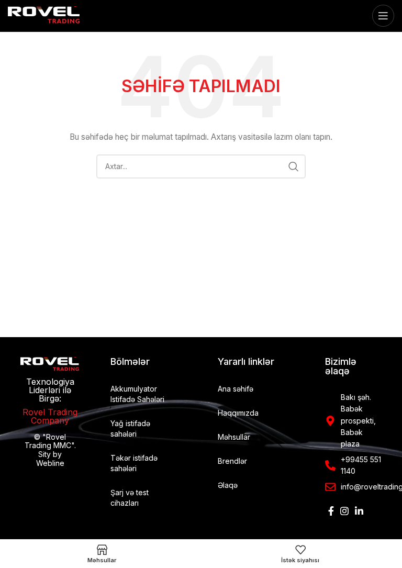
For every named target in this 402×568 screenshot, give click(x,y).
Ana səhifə (235, 388)
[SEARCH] (294, 166)
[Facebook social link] (331, 511)
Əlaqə (228, 485)
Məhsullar (234, 436)
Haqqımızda (238, 412)
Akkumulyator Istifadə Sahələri (137, 394)
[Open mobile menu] (383, 15)
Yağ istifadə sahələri (130, 428)
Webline (50, 463)
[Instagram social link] (344, 511)
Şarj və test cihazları (129, 497)
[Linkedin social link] (359, 511)
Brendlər (232, 460)
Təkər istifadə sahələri (134, 463)
